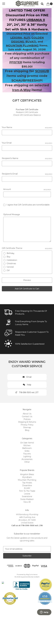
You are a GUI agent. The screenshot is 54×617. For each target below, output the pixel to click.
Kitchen (27, 445)
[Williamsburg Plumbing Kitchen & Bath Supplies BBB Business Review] (21, 584)
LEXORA (16, 37)
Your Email (27, 143)
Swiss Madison (27, 499)
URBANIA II (35, 20)
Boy (8, 257)
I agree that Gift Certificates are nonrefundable (28, 205)
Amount (27, 189)
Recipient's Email (27, 174)
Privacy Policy (27, 425)
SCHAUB (42, 71)
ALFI (27, 37)
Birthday (10, 253)
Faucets (27, 454)
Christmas (11, 263)
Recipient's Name (27, 158)
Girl (8, 270)
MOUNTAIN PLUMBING (22, 45)
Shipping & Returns (27, 422)
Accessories (27, 459)
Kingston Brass (27, 474)
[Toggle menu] (3, 3)
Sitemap (27, 427)
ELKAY (27, 488)
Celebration (12, 260)
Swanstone (27, 496)
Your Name (27, 127)
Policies (27, 419)
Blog (27, 430)
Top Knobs (27, 483)
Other (27, 462)
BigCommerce (31, 574)
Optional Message (11, 214)
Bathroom (27, 448)
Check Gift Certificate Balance (27, 115)
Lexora (27, 494)
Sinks (27, 451)
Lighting (27, 456)
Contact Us (27, 416)
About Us (27, 414)
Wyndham (27, 477)
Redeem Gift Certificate (27, 112)
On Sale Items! (27, 443)
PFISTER (15, 62)
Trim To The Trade (27, 491)
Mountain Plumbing (27, 480)
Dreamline (27, 485)
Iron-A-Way (21, 90)
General (10, 267)
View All (27, 502)
